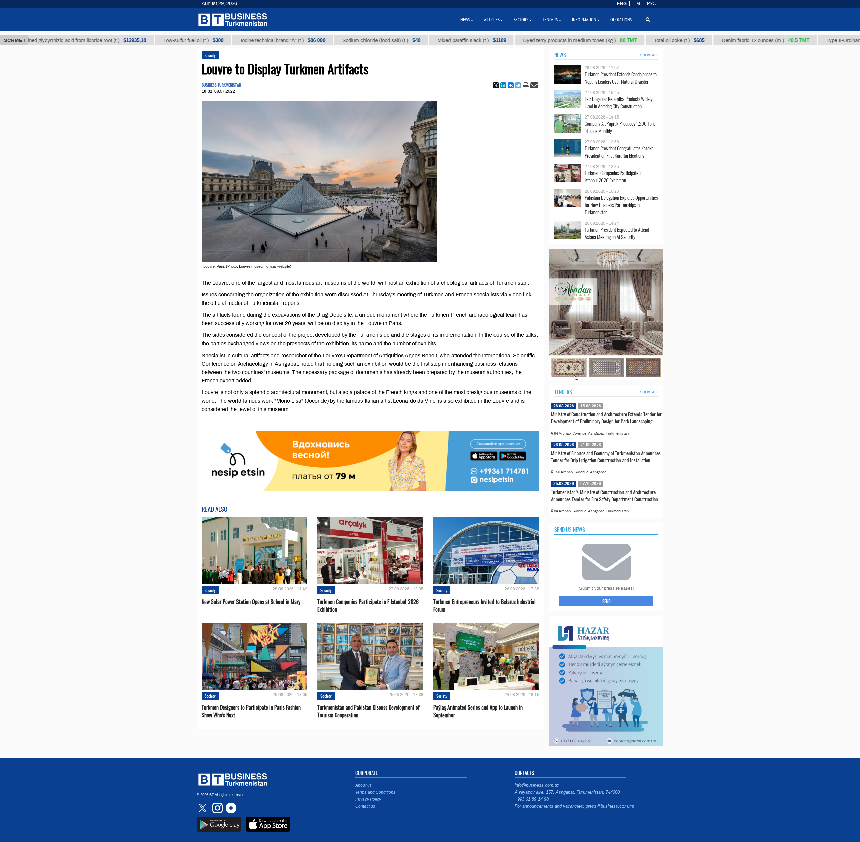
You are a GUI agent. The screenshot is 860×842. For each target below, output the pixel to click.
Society (210, 55)
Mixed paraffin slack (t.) (430, 40)
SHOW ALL (649, 55)
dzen (230, 808)
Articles (492, 20)
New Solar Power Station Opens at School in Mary (251, 602)
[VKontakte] (511, 85)
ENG (622, 3)
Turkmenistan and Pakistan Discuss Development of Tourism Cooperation (368, 711)
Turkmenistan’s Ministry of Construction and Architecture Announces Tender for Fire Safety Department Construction (604, 495)
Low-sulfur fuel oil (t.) (152, 40)
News (560, 55)
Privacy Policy (368, 799)
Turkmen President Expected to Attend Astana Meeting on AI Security (617, 233)
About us (363, 785)
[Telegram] (518, 85)
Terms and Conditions (375, 792)
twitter (203, 808)
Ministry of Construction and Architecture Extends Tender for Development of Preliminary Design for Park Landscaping (606, 417)
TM (637, 3)
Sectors (521, 20)
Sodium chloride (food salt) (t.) (340, 40)
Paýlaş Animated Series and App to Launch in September (478, 711)
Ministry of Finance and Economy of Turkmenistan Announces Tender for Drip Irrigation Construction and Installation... (606, 456)
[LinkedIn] (503, 85)
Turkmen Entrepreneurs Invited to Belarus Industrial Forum (484, 605)
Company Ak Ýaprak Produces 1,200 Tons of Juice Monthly (620, 127)
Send (606, 601)
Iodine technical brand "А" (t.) (241, 40)
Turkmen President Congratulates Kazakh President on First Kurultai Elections (619, 152)
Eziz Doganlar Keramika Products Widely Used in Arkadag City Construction (619, 102)
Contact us (365, 806)
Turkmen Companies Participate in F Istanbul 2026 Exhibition (368, 605)
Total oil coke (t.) (638, 40)
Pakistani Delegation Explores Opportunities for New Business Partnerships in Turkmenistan (621, 205)
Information (584, 20)
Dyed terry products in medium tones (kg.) (539, 40)
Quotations (621, 20)
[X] (496, 85)
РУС (651, 3)
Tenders (563, 392)
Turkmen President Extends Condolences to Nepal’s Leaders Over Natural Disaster (621, 78)
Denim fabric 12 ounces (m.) (724, 40)
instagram (216, 808)
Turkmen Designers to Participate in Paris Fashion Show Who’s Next (251, 711)
